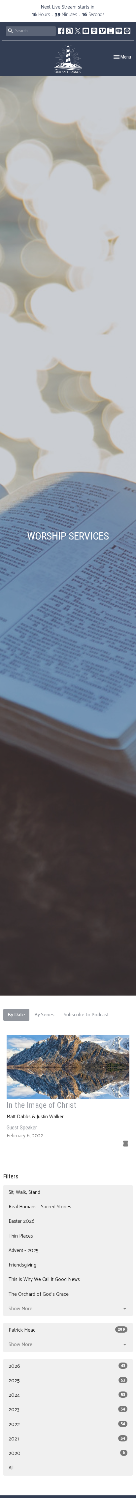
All (11, 1468)
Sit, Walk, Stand (24, 1192)
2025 (67, 1381)
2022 (67, 1424)
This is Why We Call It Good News (44, 1279)
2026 (67, 1366)
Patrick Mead (67, 1330)
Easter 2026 (22, 1221)
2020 (67, 1453)
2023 (67, 1410)
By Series (44, 1015)
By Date (16, 1015)
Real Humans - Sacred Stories (40, 1207)
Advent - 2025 (24, 1250)
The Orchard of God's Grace (39, 1294)
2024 (67, 1395)
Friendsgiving (22, 1265)
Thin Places (21, 1236)
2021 (67, 1439)
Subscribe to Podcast (86, 1015)
